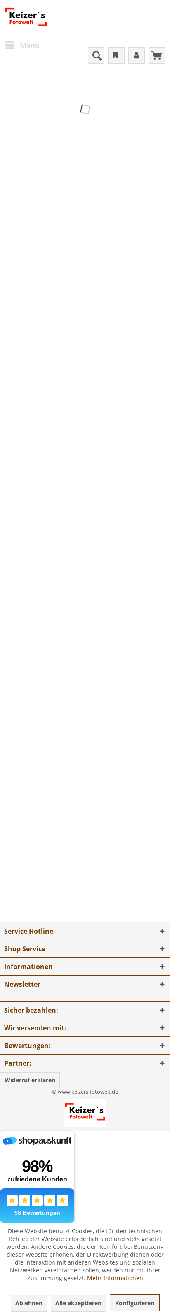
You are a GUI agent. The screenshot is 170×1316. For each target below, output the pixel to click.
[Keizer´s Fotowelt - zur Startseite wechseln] (25, 18)
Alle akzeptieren (78, 1303)
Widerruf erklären (30, 1080)
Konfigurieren (134, 1303)
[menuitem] (22, 45)
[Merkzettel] (116, 55)
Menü (30, 45)
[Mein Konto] (136, 55)
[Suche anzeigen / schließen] (96, 55)
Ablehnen (28, 1303)
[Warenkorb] (157, 55)
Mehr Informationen (115, 1278)
